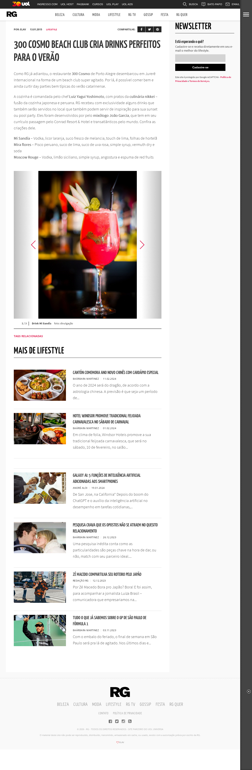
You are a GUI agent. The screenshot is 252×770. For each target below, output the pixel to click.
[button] (151, 245)
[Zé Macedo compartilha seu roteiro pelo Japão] (40, 601)
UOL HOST (67, 4)
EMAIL (236, 4)
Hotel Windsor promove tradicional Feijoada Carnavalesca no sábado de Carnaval (107, 419)
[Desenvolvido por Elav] (120, 743)
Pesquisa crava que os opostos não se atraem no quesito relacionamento (115, 528)
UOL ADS (127, 4)
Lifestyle (114, 15)
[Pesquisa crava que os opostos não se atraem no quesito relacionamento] (40, 552)
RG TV (132, 15)
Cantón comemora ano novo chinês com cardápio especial (115, 372)
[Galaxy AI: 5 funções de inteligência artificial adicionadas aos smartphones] (40, 502)
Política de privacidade (127, 713)
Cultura (78, 15)
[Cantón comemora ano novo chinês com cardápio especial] (40, 399)
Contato (103, 713)
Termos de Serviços (199, 81)
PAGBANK (83, 4)
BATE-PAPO (215, 4)
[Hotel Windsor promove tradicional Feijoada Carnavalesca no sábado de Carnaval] (40, 443)
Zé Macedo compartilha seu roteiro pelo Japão (107, 574)
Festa (165, 15)
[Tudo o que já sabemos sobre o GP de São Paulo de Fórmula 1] (40, 645)
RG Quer (181, 15)
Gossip (148, 15)
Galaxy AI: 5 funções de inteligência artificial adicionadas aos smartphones (107, 478)
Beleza (60, 15)
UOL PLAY (112, 4)
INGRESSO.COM (47, 4)
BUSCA (193, 4)
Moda (96, 15)
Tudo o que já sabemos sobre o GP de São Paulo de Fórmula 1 (109, 621)
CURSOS (97, 4)
